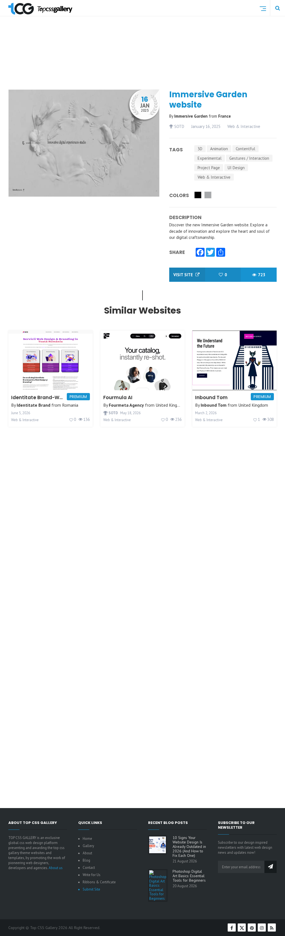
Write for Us (91, 874)
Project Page (209, 167)
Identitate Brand (33, 405)
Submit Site (91, 889)
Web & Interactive (243, 126)
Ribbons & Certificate (99, 882)
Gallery (88, 845)
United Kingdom (170, 405)
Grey (208, 194)
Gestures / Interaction (249, 158)
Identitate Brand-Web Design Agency (57, 397)
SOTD (178, 126)
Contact (89, 867)
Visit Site (183, 274)
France (224, 116)
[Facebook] (200, 253)
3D (200, 148)
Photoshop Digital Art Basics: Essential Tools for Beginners (189, 875)
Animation (219, 148)
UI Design (236, 167)
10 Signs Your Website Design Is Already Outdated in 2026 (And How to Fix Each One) (189, 846)
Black (198, 194)
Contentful (245, 148)
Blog (86, 860)
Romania (70, 405)
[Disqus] (142, 567)
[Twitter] (210, 253)
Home (87, 838)
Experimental (210, 158)
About (87, 853)
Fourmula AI (117, 397)
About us (56, 867)
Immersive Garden (191, 116)
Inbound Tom (211, 397)
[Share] (220, 253)
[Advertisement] (144, 65)
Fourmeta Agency (126, 405)
